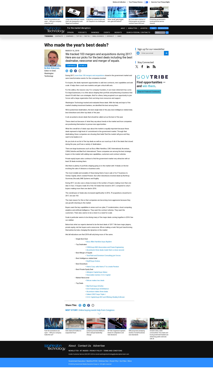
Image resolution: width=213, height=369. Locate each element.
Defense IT (110, 36)
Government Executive (77, 361)
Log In (153, 28)
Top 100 (79, 36)
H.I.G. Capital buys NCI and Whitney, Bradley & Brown (106, 297)
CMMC (119, 36)
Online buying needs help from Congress (96, 310)
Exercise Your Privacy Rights (160, 2)
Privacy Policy (96, 351)
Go (167, 32)
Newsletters (132, 28)
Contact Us (84, 345)
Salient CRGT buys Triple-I (96, 294)
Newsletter (74, 351)
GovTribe (123, 361)
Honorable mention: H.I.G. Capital (98, 275)
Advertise (144, 28)
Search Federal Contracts (138, 32)
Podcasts (82, 32)
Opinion (70, 32)
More (130, 361)
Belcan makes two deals (95, 280)
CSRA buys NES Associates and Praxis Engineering (105, 247)
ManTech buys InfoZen (95, 286)
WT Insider (84, 351)
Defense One (103, 361)
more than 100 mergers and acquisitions (89, 75)
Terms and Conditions (112, 351)
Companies (70, 36)
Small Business (98, 36)
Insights (118, 32)
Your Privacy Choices (136, 2)
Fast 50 (87, 36)
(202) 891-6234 (89, 354)
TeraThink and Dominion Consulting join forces (104, 256)
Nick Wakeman (53, 68)
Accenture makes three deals (97, 292)
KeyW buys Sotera (93, 261)
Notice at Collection (119, 2)
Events (107, 32)
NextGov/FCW (92, 361)
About (123, 28)
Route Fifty (114, 361)
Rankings (95, 32)
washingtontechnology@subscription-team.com (114, 354)
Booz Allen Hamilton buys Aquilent (99, 242)
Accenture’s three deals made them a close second (105, 250)
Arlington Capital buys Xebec (97, 272)
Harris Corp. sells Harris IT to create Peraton (103, 267)
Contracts (59, 36)
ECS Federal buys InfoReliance (98, 289)
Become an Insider (164, 28)
